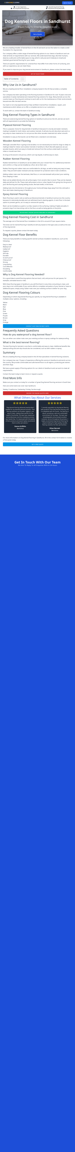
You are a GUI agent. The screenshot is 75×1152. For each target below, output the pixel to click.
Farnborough (36, 389)
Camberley (21, 389)
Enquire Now (37, 450)
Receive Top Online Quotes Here (37, 393)
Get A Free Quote (37, 444)
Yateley (5, 389)
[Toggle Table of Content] (21, 79)
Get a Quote (37, 34)
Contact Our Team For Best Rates (37, 326)
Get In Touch (67, 3)
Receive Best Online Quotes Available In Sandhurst (37, 212)
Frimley (28, 389)
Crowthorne (12, 389)
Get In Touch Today (37, 74)
